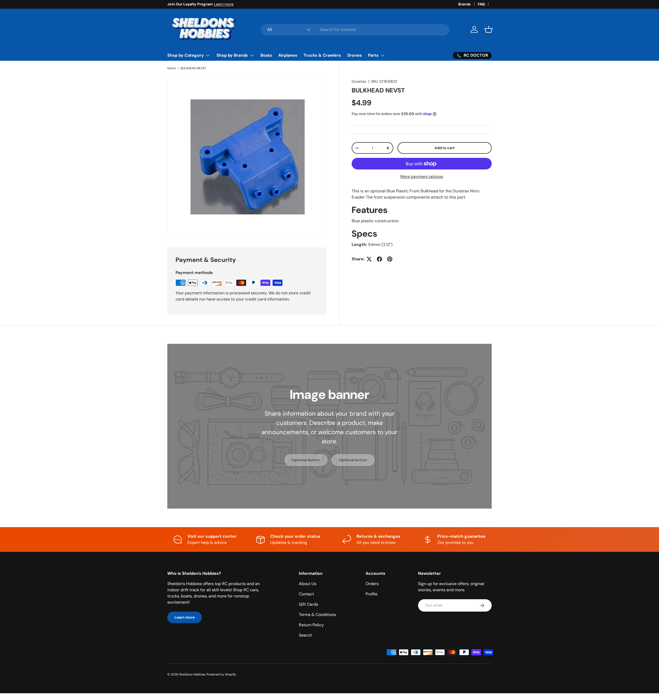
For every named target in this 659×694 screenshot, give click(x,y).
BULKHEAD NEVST (193, 68)
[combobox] (355, 29)
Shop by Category (185, 55)
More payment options (421, 176)
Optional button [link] (306, 460)
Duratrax (359, 81)
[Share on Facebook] (379, 259)
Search (305, 635)
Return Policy (311, 625)
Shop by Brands (232, 55)
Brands (464, 4)
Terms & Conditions (317, 614)
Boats (266, 55)
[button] (488, 29)
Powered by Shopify (221, 674)
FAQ (481, 4)
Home (171, 68)
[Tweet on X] (369, 259)
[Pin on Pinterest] (390, 259)
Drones (354, 55)
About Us (307, 583)
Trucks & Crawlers (322, 55)
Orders (372, 583)
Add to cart (445, 147)
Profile (371, 594)
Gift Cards (308, 604)
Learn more (223, 4)
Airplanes (287, 55)
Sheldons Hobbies (192, 674)
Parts (373, 55)
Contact (306, 594)
